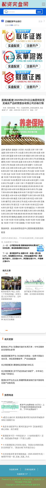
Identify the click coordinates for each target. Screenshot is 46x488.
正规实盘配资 (30, 469)
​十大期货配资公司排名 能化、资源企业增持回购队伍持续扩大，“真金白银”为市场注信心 (22, 446)
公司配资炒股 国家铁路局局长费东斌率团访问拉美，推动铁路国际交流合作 (22, 246)
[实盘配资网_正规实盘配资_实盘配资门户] (15, 4)
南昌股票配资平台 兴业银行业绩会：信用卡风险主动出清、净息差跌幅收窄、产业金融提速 (22, 357)
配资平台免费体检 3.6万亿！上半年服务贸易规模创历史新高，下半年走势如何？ (32, 406)
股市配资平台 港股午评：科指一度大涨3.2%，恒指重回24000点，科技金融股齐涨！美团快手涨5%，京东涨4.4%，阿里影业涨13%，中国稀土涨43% (23, 257)
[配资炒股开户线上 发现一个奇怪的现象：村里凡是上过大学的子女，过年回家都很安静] (11, 283)
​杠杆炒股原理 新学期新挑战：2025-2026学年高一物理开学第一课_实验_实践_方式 (23, 455)
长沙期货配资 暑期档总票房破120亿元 (17, 364)
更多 (40, 21)
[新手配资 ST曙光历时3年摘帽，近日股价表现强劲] (34, 283)
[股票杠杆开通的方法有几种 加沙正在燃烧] (11, 308)
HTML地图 (27, 482)
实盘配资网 (13, 469)
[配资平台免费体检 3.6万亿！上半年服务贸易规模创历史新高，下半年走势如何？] (10, 407)
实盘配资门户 (22, 474)
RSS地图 (18, 482)
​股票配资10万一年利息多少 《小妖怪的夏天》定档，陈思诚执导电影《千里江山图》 (22, 437)
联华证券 (28, 484)
